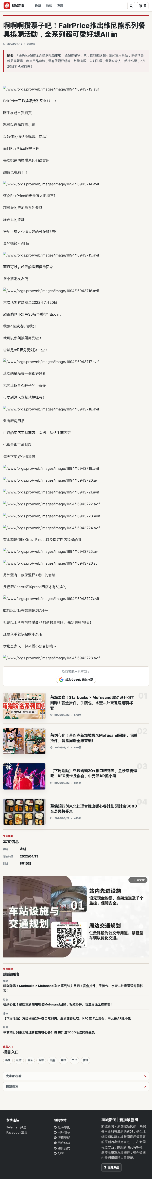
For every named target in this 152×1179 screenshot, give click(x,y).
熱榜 (49, 6)
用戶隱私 (63, 1132)
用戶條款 (63, 1143)
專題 (60, 6)
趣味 (63, 1060)
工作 (74, 1060)
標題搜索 (12, 1086)
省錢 (23, 849)
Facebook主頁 (17, 1132)
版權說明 (63, 1138)
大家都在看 (14, 1076)
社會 (19, 1060)
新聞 (7, 1060)
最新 (38, 6)
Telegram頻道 (16, 1127)
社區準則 (63, 1127)
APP (60, 1153)
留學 (41, 1060)
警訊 (85, 1060)
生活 (30, 1060)
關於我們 (63, 1148)
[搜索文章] (131, 5)
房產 (52, 1060)
